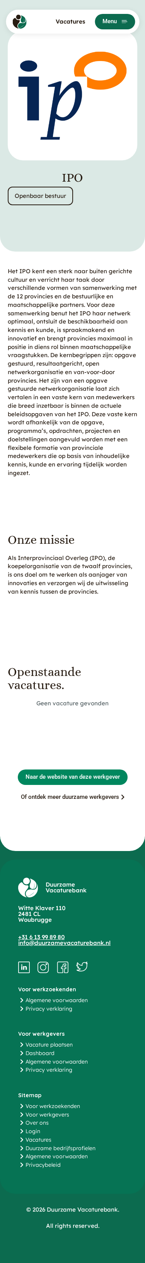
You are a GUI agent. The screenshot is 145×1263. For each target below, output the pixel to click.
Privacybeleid (43, 1164)
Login (33, 1131)
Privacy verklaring (49, 1008)
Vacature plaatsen (49, 1044)
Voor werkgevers (47, 1114)
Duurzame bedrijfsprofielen (61, 1148)
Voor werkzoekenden (53, 1106)
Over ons (37, 1122)
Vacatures (70, 21)
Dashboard (40, 1053)
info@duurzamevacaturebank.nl (64, 942)
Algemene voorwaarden (57, 1000)
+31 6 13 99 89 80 (41, 937)
